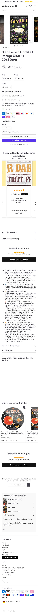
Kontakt (4, 543)
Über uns (4, 565)
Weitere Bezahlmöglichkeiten (19, 144)
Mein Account (6, 582)
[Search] (34, 10)
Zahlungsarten (6, 575)
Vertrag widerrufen (10, 557)
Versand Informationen (8, 570)
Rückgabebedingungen (8, 572)
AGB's (3, 550)
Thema (4, 83)
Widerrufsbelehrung (8, 552)
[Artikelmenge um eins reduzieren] (3, 128)
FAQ (3, 579)
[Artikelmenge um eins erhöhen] (10, 128)
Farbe (16, 75)
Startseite (4, 47)
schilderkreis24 (9, 6)
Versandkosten (15, 132)
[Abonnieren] (28, 485)
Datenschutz (5, 547)
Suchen (4, 577)
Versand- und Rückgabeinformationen (13, 568)
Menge (4, 124)
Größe (4, 75)
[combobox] (19, 10)
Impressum (5, 545)
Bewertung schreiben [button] (19, 259)
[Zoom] (30, 41)
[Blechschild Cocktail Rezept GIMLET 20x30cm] (12, 380)
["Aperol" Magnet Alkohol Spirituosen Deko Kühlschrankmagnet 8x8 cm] (12, 424)
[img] (19, 190)
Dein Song (5, 555)
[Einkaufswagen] (30, 6)
